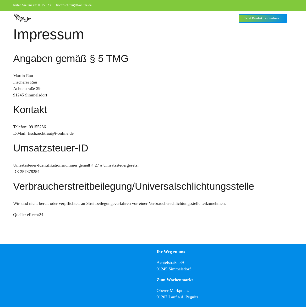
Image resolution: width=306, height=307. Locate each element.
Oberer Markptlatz (173, 290)
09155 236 (45, 5)
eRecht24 (35, 214)
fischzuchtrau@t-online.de (74, 5)
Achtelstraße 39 (170, 262)
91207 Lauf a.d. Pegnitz (177, 297)
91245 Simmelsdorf (174, 269)
